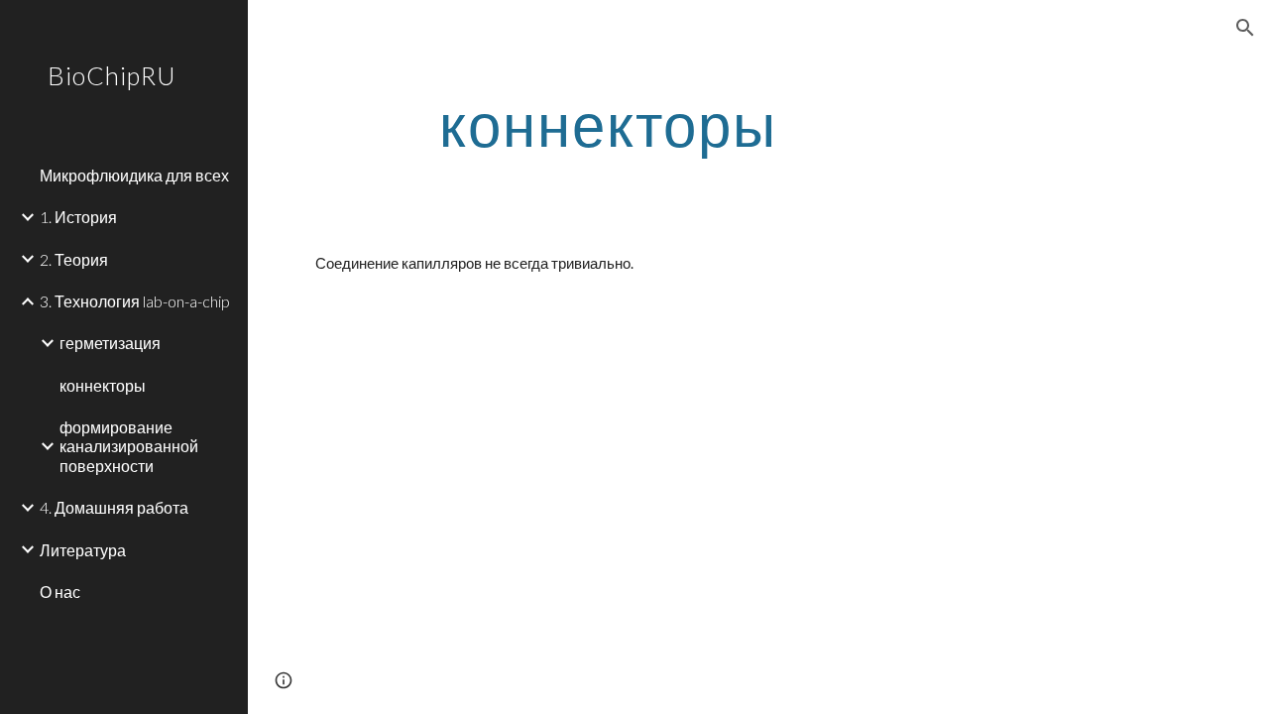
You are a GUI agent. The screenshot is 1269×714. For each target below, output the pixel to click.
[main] (608, 124)
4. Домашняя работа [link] (114, 507)
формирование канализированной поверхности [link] (128, 446)
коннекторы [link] (102, 385)
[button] (1245, 28)
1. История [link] (78, 216)
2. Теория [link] (74, 259)
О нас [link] (60, 591)
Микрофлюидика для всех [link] (134, 175)
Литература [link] (83, 549)
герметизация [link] (110, 342)
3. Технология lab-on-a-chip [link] (135, 301)
